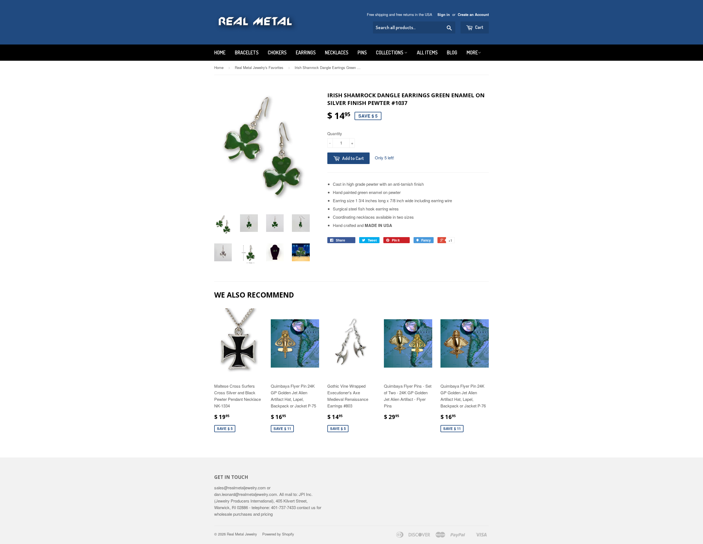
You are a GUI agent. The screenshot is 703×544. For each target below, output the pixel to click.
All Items (427, 52)
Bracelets (246, 52)
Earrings (306, 52)
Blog (452, 52)
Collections (390, 52)
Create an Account (473, 14)
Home (219, 52)
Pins (362, 52)
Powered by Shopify (278, 534)
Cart (478, 27)
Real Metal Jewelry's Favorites (259, 67)
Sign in (443, 14)
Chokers (277, 52)
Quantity (334, 133)
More (472, 52)
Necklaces (336, 52)
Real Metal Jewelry (242, 534)
